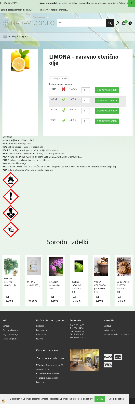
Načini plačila (109, 330)
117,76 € (73, 89)
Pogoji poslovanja (10, 334)
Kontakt (6, 326)
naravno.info (41, 334)
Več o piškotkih (116, 399)
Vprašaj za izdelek (59, 79)
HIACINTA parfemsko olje (54, 285)
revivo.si (39, 339)
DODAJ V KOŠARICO (107, 90)
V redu (100, 399)
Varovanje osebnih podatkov (116, 334)
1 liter (53, 89)
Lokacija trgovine (10, 339)
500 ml (54, 110)
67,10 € (72, 110)
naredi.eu (40, 326)
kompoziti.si (41, 330)
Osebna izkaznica (10, 330)
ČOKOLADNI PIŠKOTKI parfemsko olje (123, 287)
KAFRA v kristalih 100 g (33, 283)
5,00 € (72, 120)
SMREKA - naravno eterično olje (10, 282)
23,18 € (72, 99)
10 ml (53, 120)
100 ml (54, 99)
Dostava (107, 326)
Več (11, 273)
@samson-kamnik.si (22, 10)
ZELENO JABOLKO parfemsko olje (77, 287)
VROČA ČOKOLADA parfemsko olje (100, 287)
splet (10, 10)
